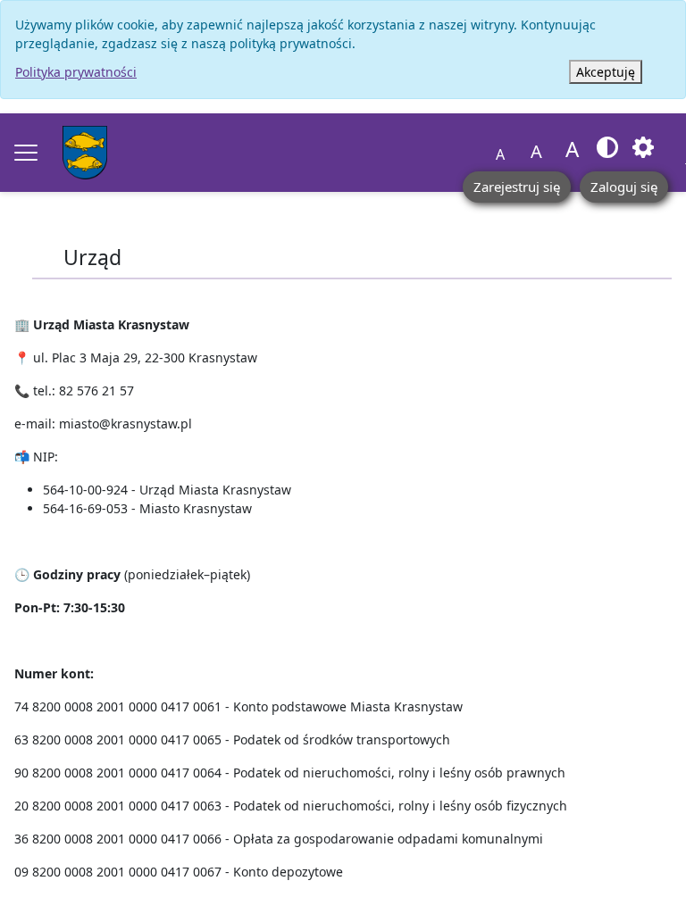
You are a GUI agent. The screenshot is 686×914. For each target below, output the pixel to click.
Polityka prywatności (76, 71)
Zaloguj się (623, 186)
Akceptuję (605, 71)
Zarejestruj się (516, 186)
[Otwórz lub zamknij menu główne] (26, 152)
